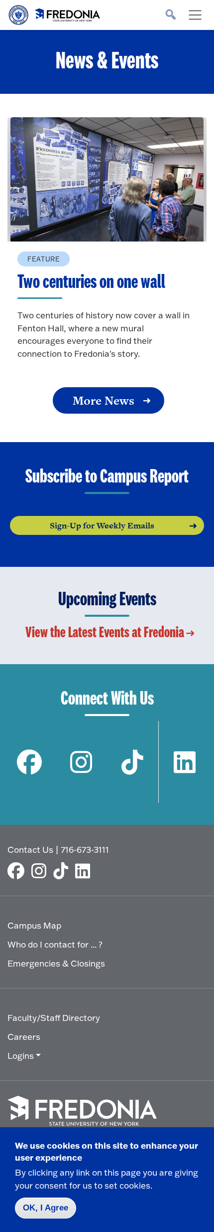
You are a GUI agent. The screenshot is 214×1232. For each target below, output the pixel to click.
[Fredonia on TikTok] (132, 762)
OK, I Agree (45, 1208)
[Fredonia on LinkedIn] (184, 762)
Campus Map (34, 925)
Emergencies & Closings (56, 963)
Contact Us (30, 849)
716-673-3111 (85, 849)
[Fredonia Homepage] (54, 12)
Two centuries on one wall (91, 282)
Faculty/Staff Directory (53, 1017)
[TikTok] (63, 870)
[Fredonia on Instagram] (81, 762)
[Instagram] (41, 870)
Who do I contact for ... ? (55, 944)
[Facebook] (18, 870)
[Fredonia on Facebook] (29, 762)
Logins (20, 1055)
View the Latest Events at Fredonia (104, 633)
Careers (23, 1036)
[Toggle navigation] (195, 15)
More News (103, 400)
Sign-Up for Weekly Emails (102, 525)
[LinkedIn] (85, 870)
